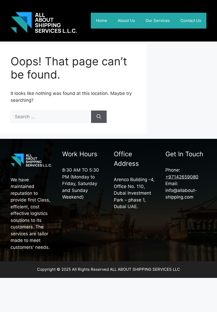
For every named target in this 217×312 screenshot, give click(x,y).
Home (101, 20)
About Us (126, 20)
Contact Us (190, 20)
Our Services (158, 20)
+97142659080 (181, 177)
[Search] (99, 117)
